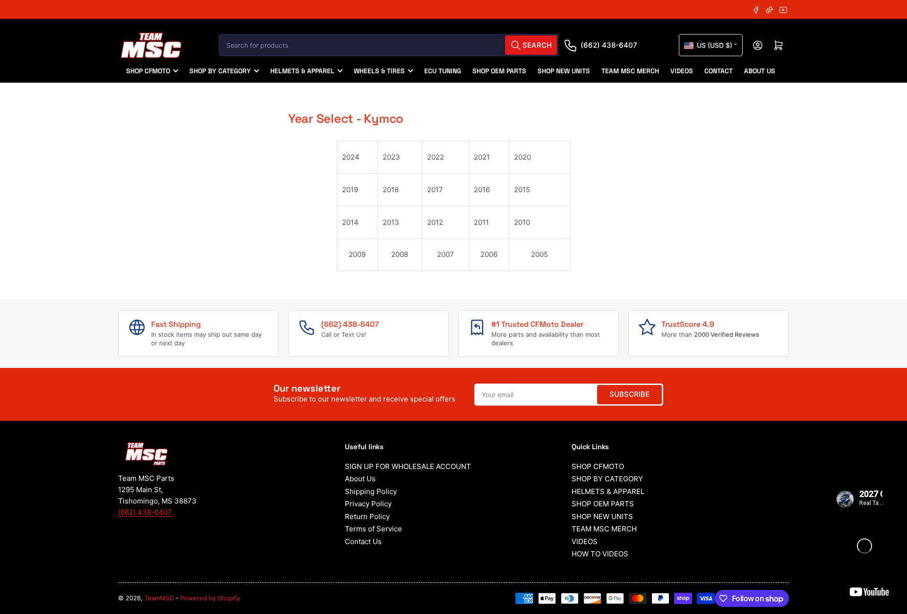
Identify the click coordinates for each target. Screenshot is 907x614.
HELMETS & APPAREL (302, 71)
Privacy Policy (368, 503)
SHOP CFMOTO (148, 71)
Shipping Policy (371, 491)
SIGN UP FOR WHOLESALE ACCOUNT (408, 466)
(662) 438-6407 (609, 45)
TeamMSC (159, 598)
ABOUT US (759, 71)
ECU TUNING (442, 71)
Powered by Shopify (210, 598)
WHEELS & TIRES (379, 71)
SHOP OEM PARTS (499, 71)
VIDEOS (681, 71)
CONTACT (718, 71)
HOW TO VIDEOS (600, 553)
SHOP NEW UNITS (564, 71)
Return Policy (367, 516)
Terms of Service (373, 528)
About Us (360, 478)
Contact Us (363, 541)
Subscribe (629, 394)
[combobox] (388, 45)
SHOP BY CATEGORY (220, 71)
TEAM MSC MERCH (630, 71)
